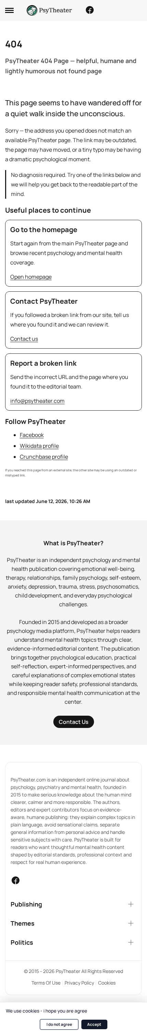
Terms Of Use (46, 982)
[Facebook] (89, 10)
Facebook (32, 435)
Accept (94, 1024)
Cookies (107, 982)
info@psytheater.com (37, 401)
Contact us (24, 339)
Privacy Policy (79, 982)
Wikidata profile (39, 446)
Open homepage (31, 276)
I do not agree (59, 1024)
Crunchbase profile (44, 456)
